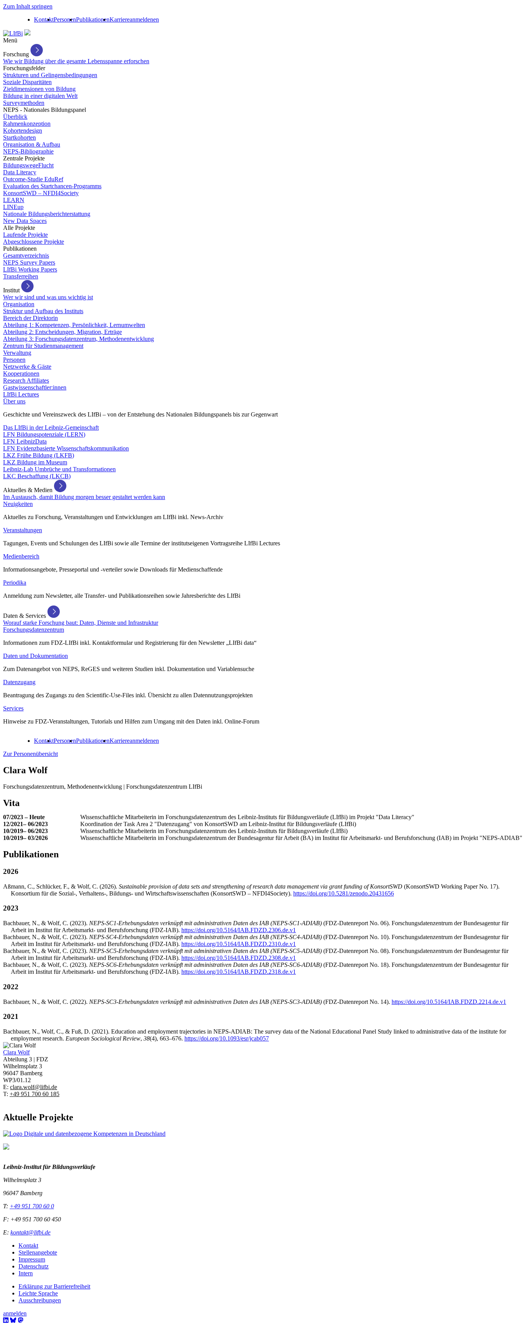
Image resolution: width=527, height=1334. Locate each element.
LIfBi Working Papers (30, 269)
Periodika (14, 582)
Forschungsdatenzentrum (33, 629)
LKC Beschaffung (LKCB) (37, 476)
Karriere (120, 19)
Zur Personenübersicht (30, 753)
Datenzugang (19, 682)
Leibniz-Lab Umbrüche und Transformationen (59, 469)
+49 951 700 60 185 (34, 1094)
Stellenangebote (38, 1252)
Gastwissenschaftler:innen (34, 387)
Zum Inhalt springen (27, 6)
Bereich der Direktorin (30, 318)
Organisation (18, 304)
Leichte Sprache (38, 1293)
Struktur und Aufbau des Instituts (43, 311)
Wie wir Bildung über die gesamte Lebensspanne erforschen (76, 61)
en (156, 19)
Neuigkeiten (18, 504)
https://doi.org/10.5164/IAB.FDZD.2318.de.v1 (238, 971)
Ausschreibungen (40, 1300)
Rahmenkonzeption (27, 123)
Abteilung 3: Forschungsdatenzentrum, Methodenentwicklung (78, 339)
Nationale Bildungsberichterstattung (46, 214)
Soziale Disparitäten (27, 82)
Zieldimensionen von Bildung (39, 89)
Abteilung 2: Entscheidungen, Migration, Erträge (62, 332)
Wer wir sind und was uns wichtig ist (48, 297)
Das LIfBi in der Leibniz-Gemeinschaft (51, 427)
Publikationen (93, 19)
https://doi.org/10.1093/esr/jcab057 (226, 1038)
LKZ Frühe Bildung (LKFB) (38, 455)
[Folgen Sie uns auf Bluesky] (13, 1320)
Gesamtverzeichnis (26, 255)
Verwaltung (17, 352)
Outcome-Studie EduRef (33, 179)
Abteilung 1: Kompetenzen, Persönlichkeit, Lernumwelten (74, 325)
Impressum (32, 1259)
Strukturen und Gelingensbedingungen (50, 75)
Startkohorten (19, 137)
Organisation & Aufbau (31, 144)
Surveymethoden (23, 103)
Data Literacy (19, 172)
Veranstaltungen (22, 530)
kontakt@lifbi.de (30, 1232)
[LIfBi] (13, 33)
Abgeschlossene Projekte (33, 241)
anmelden (141, 19)
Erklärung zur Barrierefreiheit (54, 1286)
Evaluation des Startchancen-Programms (52, 186)
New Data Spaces (25, 221)
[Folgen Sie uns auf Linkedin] (5, 1320)
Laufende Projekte (25, 234)
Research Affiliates (26, 380)
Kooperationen (21, 373)
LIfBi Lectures (21, 394)
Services (13, 708)
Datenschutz (34, 1266)
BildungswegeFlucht (28, 165)
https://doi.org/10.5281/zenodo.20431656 (343, 893)
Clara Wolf (16, 1052)
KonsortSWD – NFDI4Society (41, 193)
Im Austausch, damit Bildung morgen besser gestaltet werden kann (84, 497)
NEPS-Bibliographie (28, 151)
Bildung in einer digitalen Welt (40, 96)
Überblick (15, 116)
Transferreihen (20, 276)
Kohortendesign (22, 130)
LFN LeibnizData (25, 441)
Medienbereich (21, 556)
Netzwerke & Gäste (27, 366)
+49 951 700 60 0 (32, 1206)
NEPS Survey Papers (29, 262)
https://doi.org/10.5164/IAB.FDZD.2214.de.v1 (449, 1001)
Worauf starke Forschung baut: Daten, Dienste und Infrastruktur (80, 622)
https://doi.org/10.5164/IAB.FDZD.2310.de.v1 (238, 944)
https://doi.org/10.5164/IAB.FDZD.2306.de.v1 (238, 930)
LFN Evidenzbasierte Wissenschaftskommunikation (66, 448)
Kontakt (44, 19)
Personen (65, 19)
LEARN (13, 200)
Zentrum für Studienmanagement (43, 345)
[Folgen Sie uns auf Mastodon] (20, 1320)
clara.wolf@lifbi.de (33, 1087)
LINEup (13, 207)
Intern (26, 1273)
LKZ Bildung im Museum (35, 462)
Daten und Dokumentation (35, 656)
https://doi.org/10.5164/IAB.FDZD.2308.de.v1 (238, 958)
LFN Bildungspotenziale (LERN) (44, 434)
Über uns (14, 401)
